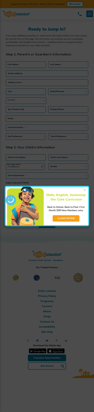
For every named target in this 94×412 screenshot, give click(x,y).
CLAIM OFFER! (66, 218)
